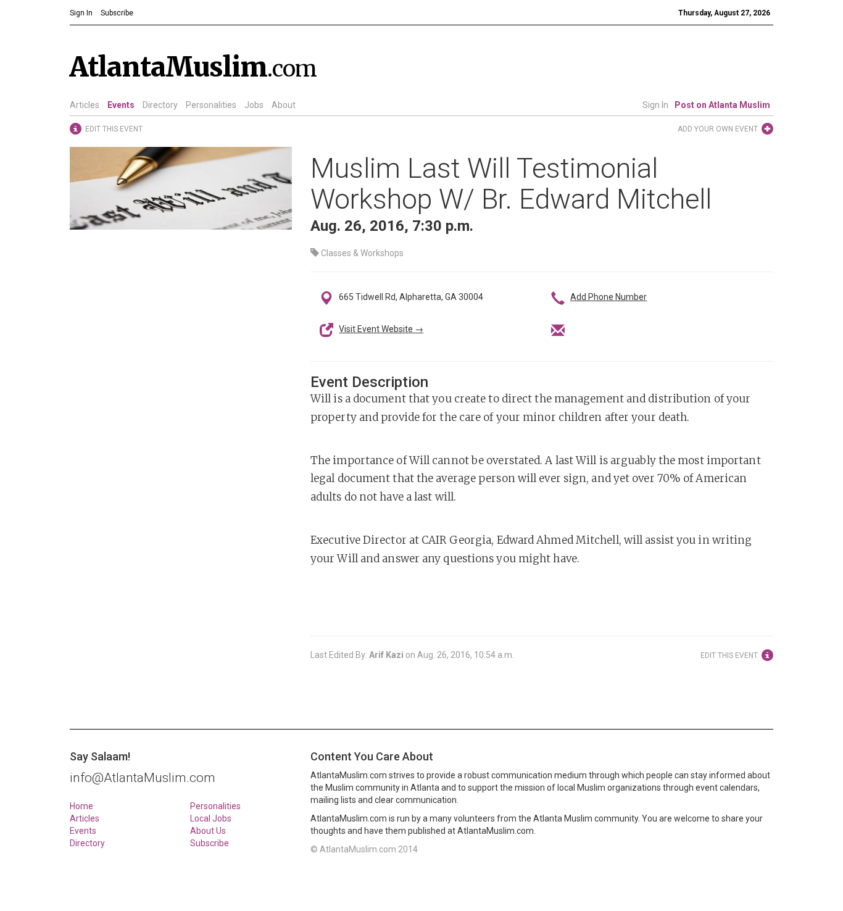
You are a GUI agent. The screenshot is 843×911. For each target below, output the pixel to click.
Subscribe (209, 843)
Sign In (655, 105)
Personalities (211, 105)
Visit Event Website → (381, 329)
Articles (84, 105)
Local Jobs (210, 818)
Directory (160, 105)
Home (81, 806)
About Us (208, 831)
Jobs (254, 105)
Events (121, 105)
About (284, 105)
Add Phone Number (608, 297)
